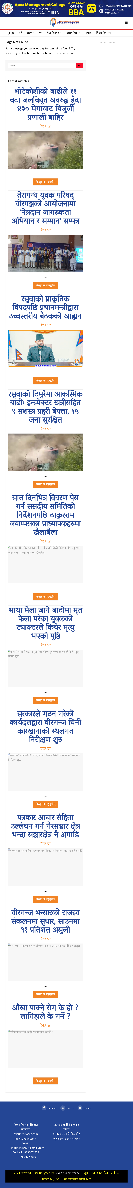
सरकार (30, 32)
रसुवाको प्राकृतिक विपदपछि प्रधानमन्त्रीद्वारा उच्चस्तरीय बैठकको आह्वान (45, 308)
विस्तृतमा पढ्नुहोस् (45, 182)
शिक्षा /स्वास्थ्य (103, 32)
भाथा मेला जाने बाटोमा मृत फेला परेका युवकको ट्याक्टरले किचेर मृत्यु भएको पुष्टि (45, 624)
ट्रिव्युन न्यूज (45, 126)
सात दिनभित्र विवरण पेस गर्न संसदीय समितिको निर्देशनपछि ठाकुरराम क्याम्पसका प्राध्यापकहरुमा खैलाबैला (45, 515)
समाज (88, 32)
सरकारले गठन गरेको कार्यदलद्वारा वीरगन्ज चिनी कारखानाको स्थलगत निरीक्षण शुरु (45, 727)
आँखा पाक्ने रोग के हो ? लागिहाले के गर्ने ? (45, 1013)
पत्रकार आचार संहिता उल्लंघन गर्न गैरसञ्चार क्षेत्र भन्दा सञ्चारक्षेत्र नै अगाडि (45, 827)
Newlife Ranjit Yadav (66, 1173)
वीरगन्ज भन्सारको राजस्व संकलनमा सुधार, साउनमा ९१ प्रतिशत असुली (45, 922)
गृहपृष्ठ (10, 32)
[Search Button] (79, 65)
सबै (20, 32)
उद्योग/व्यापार (74, 32)
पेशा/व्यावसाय (54, 32)
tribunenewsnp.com (26, 1134)
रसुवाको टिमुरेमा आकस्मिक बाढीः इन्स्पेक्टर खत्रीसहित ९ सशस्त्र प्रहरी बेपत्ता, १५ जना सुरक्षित (45, 407)
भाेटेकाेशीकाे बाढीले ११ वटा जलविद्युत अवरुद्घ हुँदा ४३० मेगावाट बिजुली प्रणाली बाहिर (45, 105)
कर (41, 32)
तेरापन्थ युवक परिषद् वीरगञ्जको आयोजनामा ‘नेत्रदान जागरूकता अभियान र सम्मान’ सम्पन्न (45, 209)
